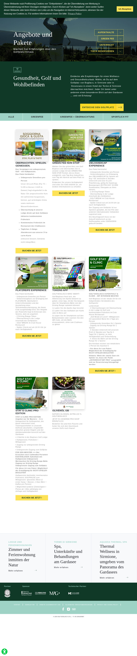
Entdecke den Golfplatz (98, 107)
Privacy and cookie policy (107, 604)
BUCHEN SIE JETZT (31, 251)
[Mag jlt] (54, 593)
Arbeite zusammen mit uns (49, 604)
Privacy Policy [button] (74, 14)
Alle (11, 117)
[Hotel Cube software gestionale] (73, 593)
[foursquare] (74, 609)
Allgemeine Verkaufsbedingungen (78, 604)
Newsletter (30, 604)
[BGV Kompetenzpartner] (7, 593)
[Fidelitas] (40, 593)
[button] (114, 9)
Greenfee (37, 117)
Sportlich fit (120, 117)
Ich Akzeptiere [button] (125, 9)
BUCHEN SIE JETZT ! (105, 371)
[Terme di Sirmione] (26, 593)
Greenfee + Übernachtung (77, 117)
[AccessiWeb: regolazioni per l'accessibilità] (4, 651)
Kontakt (17, 604)
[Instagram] (68, 609)
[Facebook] (63, 609)
